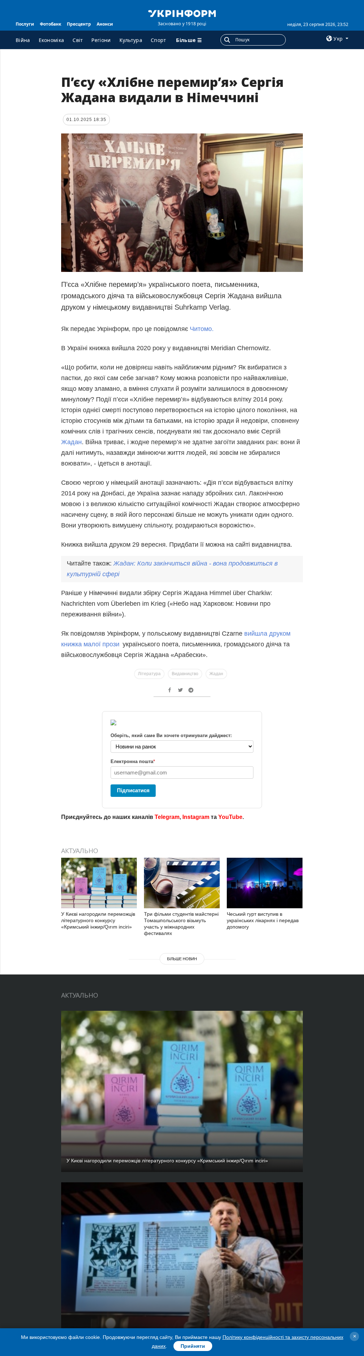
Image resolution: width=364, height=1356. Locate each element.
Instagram (195, 817)
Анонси (105, 24)
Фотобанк (50, 24)
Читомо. (202, 328)
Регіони (101, 40)
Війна (23, 40)
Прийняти (193, 1346)
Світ (78, 40)
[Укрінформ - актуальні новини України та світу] (181, 13)
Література (149, 673)
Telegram (167, 817)
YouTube (230, 817)
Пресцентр (79, 24)
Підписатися (133, 790)
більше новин (182, 959)
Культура (130, 40)
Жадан (71, 442)
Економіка (51, 40)
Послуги (25, 24)
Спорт (158, 40)
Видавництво (185, 673)
